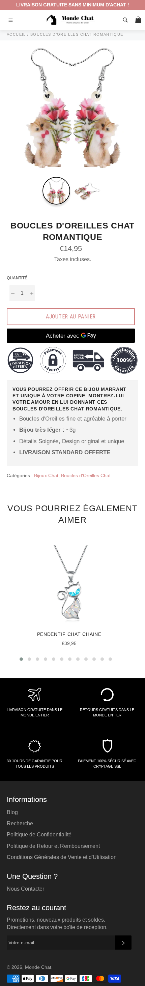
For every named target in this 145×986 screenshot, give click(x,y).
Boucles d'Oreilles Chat (86, 475)
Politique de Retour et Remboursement (53, 846)
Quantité (17, 278)
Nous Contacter (25, 889)
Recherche (20, 823)
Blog (12, 812)
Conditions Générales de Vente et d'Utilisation (62, 857)
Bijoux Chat (46, 475)
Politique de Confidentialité (39, 834)
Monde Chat (38, 967)
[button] (21, 659)
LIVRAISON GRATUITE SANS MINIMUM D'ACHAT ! (72, 4)
